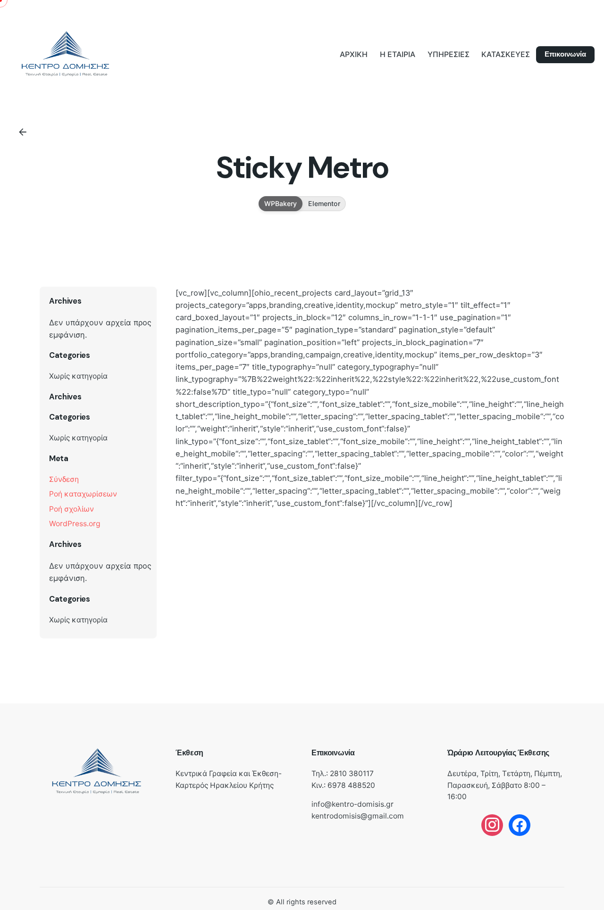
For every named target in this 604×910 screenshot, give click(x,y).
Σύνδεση (64, 479)
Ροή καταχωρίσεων (83, 493)
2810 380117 (352, 773)
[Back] (22, 132)
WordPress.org (75, 523)
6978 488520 (351, 785)
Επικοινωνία (565, 54)
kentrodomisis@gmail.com (357, 815)
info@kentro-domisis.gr (352, 804)
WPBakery (280, 203)
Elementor (324, 203)
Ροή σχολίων (71, 509)
